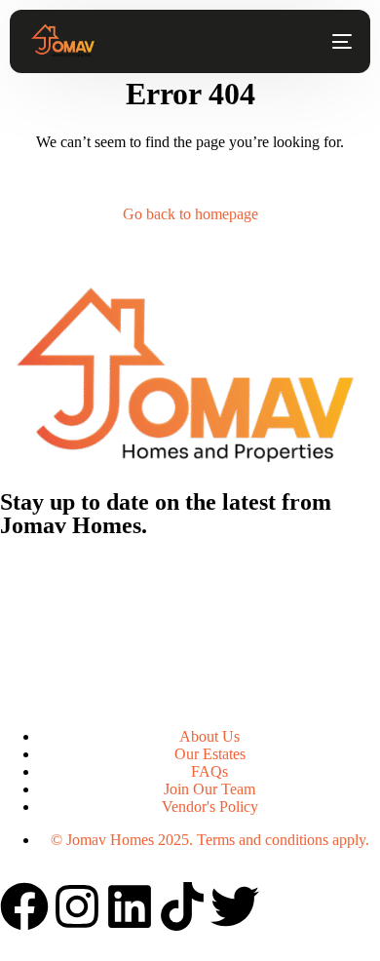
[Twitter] (234, 906)
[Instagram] (77, 906)
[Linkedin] (129, 906)
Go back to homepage (190, 214)
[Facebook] (24, 906)
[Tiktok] (182, 906)
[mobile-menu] (332, 41)
